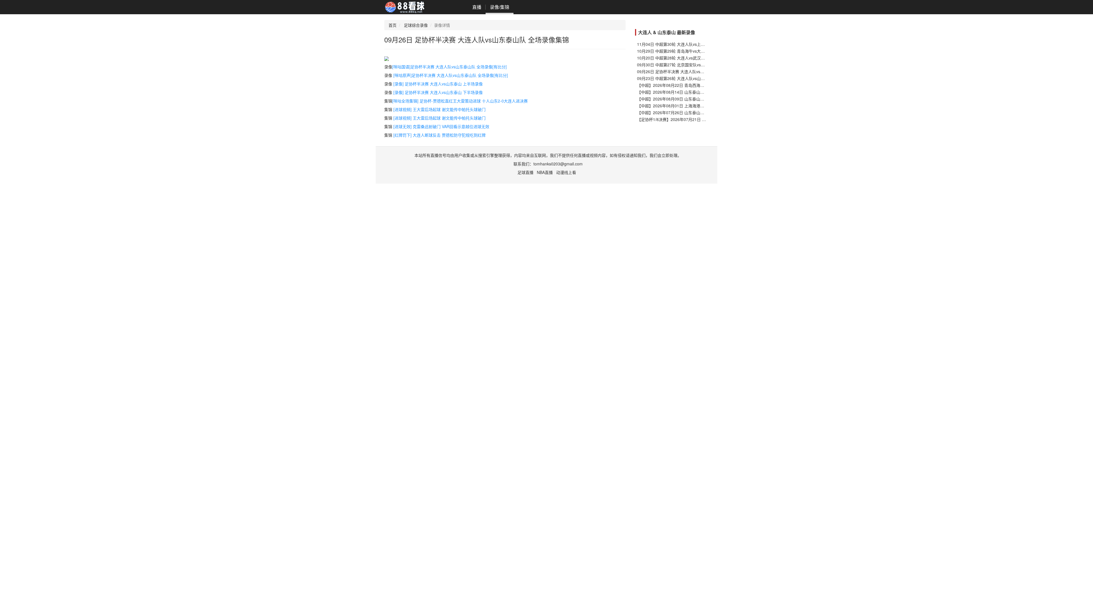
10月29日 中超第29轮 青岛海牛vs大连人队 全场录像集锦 (687, 51)
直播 (476, 7)
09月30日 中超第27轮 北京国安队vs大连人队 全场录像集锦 (689, 64)
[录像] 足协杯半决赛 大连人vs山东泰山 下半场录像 (438, 92)
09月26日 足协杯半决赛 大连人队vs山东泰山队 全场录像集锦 (691, 71)
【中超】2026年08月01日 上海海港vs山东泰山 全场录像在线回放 (695, 105)
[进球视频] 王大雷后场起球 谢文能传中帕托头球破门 (439, 109)
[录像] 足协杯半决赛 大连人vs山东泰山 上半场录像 (438, 84)
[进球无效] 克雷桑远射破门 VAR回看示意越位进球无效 (441, 126)
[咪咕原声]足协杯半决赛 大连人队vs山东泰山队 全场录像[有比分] (450, 75)
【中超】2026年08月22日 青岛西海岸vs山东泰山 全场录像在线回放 (697, 85)
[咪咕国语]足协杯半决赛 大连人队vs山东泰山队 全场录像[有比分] (449, 66)
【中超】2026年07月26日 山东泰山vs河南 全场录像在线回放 (691, 112)
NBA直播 (545, 172)
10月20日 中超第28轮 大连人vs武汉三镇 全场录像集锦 (685, 58)
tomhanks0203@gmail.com (558, 164)
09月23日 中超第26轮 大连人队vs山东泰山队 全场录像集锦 (689, 78)
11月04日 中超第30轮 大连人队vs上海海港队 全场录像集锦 (689, 44)
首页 (392, 25)
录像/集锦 (499, 7)
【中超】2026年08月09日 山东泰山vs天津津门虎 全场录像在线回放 (697, 99)
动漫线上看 (566, 172)
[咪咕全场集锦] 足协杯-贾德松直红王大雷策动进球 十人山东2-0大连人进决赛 (460, 101)
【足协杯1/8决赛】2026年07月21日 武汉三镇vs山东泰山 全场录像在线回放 (704, 119)
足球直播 (525, 172)
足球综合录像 (416, 25)
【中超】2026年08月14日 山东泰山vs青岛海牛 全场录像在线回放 (695, 92)
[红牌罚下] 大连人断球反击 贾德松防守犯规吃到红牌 (439, 135)
